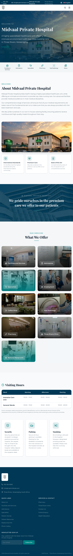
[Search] (65, 8)
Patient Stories (6, 516)
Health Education (44, 516)
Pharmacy (41, 502)
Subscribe (28, 542)
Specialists (5, 512)
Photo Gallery (6, 526)
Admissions (5, 509)
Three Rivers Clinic (44, 505)
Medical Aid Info (7, 523)
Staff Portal (45, 553)
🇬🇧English (67, 3)
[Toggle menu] (69, 8)
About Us (5, 502)
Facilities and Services (9, 505)
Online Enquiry (43, 512)
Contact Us (42, 509)
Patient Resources (8, 519)
